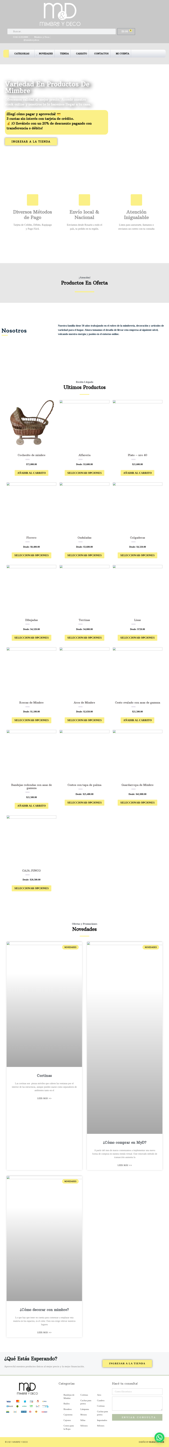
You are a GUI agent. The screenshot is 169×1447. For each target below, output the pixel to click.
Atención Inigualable (136, 214)
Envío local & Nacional (84, 214)
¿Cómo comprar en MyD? (124, 1142)
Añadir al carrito (31, 473)
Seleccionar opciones (84, 473)
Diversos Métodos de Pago (32, 214)
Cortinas (44, 1075)
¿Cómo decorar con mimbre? (44, 1309)
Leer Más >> (44, 1098)
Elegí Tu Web (156, 1442)
